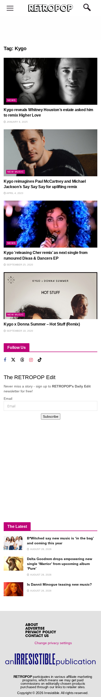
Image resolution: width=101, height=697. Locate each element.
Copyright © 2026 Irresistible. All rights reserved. (52, 693)
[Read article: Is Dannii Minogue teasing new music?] (13, 589)
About (31, 625)
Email (8, 398)
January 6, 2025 (17, 121)
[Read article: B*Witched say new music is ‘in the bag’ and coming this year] (13, 543)
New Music (15, 171)
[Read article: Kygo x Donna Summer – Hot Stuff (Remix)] (50, 295)
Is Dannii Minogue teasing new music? (59, 584)
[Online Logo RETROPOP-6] (50, 8)
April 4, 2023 (14, 193)
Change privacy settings (53, 643)
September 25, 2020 (19, 264)
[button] (10, 8)
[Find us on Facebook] (5, 360)
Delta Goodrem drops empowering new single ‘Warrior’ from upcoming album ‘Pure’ (59, 563)
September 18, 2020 (19, 330)
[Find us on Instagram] (31, 360)
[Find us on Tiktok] (40, 360)
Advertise (35, 629)
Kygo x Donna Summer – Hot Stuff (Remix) (42, 324)
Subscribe (50, 416)
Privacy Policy (40, 632)
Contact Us (37, 636)
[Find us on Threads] (22, 360)
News (11, 100)
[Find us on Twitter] (13, 360)
